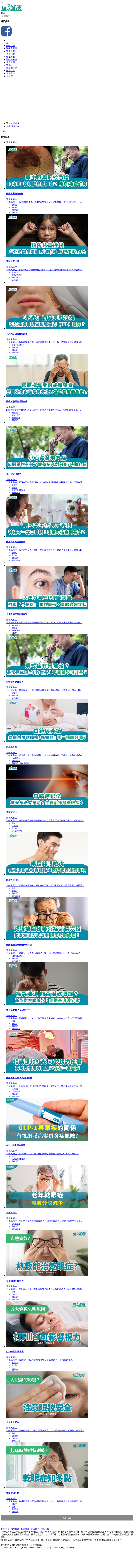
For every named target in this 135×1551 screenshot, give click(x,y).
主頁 (8, 43)
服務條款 (15, 1529)
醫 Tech (9, 65)
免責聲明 (35, 1529)
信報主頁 (5, 1529)
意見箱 (9, 76)
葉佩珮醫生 (11, 142)
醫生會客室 (11, 48)
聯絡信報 (45, 1529)
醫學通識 (10, 51)
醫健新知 (10, 45)
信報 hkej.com (12, 126)
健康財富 (10, 70)
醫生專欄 (10, 57)
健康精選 (10, 54)
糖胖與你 (10, 73)
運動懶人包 (11, 68)
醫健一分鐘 (11, 59)
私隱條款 (25, 1529)
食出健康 (10, 62)
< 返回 (4, 131)
